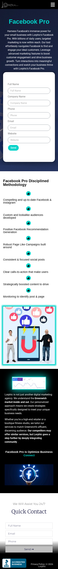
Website (12, 133)
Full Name (13, 84)
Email (11, 121)
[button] (29, 475)
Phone (11, 109)
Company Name (16, 96)
